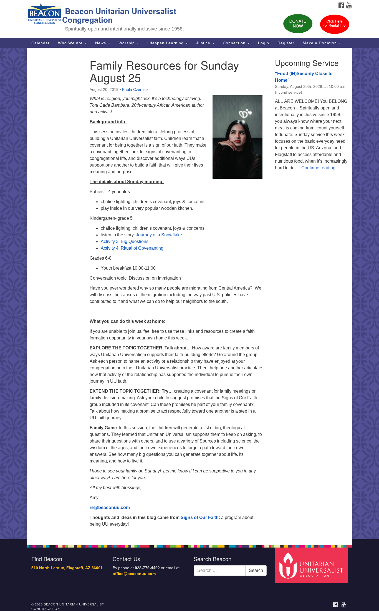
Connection (235, 43)
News (101, 43)
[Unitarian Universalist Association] (312, 565)
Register (285, 43)
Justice (204, 43)
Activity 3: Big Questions (124, 241)
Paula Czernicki (135, 89)
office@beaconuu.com (134, 574)
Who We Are (71, 43)
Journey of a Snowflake (159, 234)
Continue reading (318, 167)
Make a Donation (320, 43)
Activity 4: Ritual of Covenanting (132, 248)
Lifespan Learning (166, 43)
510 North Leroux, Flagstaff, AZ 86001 (67, 568)
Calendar (40, 43)
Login (263, 43)
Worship (127, 43)
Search (256, 570)
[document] (189, 293)
